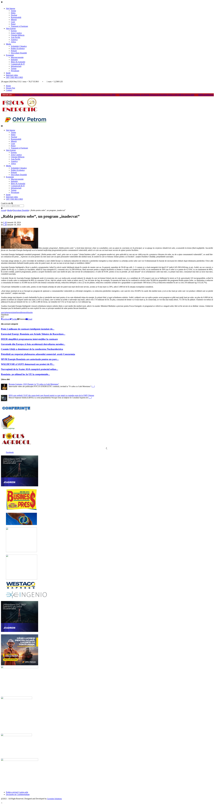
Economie (10, 55)
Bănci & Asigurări (18, 62)
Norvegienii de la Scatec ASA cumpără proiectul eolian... (29, 369)
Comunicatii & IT (18, 64)
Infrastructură (16, 66)
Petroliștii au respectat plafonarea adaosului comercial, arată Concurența (38, 354)
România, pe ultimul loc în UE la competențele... (25, 374)
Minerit (14, 20)
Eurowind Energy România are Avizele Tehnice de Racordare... (33, 334)
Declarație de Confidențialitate (18, 794)
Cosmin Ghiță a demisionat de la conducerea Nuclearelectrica (32, 349)
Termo (13, 11)
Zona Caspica (16, 33)
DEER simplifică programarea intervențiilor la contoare (29, 339)
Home (8, 86)
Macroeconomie (17, 57)
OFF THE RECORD (14, 77)
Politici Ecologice (18, 48)
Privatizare (15, 71)
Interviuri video (12, 75)
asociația (4, 312)
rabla (27, 312)
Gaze (13, 22)
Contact (9, 90)
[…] (93, 386)
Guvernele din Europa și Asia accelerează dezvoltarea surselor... (33, 344)
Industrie (14, 60)
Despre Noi (10, 88)
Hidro (13, 13)
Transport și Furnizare (19, 26)
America (14, 40)
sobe (31, 312)
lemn (23, 312)
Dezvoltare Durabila (21, 210)
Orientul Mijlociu (17, 35)
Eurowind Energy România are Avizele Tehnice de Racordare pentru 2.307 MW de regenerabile (157, 95)
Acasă (3, 210)
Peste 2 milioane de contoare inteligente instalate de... (27, 329)
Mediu (8, 44)
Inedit (8, 73)
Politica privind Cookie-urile (17, 792)
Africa (13, 42)
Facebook (10, 452)
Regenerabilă (16, 17)
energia (10, 312)
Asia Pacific (15, 37)
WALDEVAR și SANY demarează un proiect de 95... (27, 364)
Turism (13, 68)
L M (5, 222)
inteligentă (17, 312)
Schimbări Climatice (19, 46)
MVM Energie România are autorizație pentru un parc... (30, 359)
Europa (14, 31)
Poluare (14, 51)
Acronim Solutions (54, 799)
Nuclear (14, 15)
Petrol (13, 24)
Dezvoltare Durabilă (19, 53)
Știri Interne (10, 8)
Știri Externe (11, 28)
